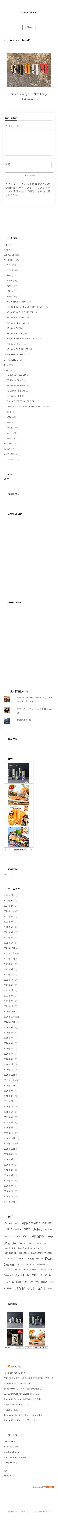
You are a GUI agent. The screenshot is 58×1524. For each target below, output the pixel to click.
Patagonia (39, 1258)
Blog (6, 249)
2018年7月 (9, 1165)
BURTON (47, 1223)
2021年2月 (9, 1001)
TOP (6, 1471)
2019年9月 (9, 1091)
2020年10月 (9, 1022)
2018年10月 (9, 1149)
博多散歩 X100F (24, 720)
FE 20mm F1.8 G (15, 380)
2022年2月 (9, 937)
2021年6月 (9, 980)
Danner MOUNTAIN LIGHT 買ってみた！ (23, 1394)
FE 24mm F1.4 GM (16, 385)
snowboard (42, 1264)
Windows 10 (8, 1275)
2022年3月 (9, 932)
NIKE (31, 1258)
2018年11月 (9, 1143)
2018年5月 (9, 1175)
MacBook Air (10, 1248)
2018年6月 (9, 1170)
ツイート (8, 875)
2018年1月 (9, 1196)
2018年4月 (9, 1180)
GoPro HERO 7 (11, 360)
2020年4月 (9, 1054)
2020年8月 (9, 1032)
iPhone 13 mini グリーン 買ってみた (21, 1420)
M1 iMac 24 (41, 1243)
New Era (21, 1258)
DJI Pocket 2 (10, 255)
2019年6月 (9, 1106)
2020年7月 (9, 1038)
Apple (6, 244)
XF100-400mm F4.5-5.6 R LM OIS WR (25, 307)
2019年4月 (9, 1117)
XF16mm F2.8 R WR (16, 323)
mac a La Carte (11, 1446)
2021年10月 (9, 958)
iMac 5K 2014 (14, 1236)
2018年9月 (9, 1154)
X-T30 (9, 280)
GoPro (37, 1229)
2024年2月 (9, 906)
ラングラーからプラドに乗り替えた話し (22, 1388)
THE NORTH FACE (30, 1269)
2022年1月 (9, 943)
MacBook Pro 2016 (16, 1252)
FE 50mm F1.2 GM (16, 391)
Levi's (32, 1243)
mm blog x (13, 494)
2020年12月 (9, 1011)
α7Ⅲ (9, 438)
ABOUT (7, 1476)
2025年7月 (9, 895)
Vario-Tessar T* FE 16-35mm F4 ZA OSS (26, 406)
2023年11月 (9, 911)
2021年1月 (9, 1006)
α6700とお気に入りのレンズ (17, 1383)
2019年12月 (9, 1075)
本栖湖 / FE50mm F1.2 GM (16, 1404)
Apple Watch (31, 1223)
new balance (9, 1259)
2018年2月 (9, 1191)
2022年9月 (9, 922)
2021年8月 (9, 969)
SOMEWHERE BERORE (15, 1457)
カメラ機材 (9, 454)
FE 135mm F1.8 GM (16, 375)
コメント (12, 126)
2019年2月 (9, 1127)
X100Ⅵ (10, 296)
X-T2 (9, 275)
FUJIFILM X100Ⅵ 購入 (14, 1373)
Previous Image (18, 94)
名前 (8, 165)
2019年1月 (9, 1133)
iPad (25, 1236)
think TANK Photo (46, 1269)
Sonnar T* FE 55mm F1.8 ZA (21, 401)
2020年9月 (9, 1027)
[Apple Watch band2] (29, 86)
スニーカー (9, 459)
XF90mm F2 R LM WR (17, 349)
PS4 (17, 1265)
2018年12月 (9, 1138)
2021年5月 (9, 985)
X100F (10, 286)
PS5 (22, 1264)
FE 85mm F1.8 (14, 396)
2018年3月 (9, 1186)
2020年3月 (9, 1059)
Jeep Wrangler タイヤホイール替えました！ (24, 1415)
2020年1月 (9, 1069)
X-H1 (9, 264)
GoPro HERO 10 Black (14, 354)
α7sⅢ (31, 1288)
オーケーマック (11, 1462)
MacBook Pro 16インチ (29, 1248)
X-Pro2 (10, 270)
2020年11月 (9, 1017)
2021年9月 (9, 964)
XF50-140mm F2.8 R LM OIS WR (22, 338)
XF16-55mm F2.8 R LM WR (20, 312)
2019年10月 (9, 1085)
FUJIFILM (8, 260)
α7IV (9, 422)
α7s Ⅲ (10, 433)
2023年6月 (9, 916)
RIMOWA (30, 1264)
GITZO (26, 1229)
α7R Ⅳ (10, 427)
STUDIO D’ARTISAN (12, 1270)
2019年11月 (9, 1080)
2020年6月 (9, 1043)
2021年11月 (9, 953)
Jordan (23, 1243)
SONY (7, 370)
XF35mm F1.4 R (14, 333)
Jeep (6, 365)
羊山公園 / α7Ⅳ (11, 1410)
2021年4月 (9, 990)
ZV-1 (9, 412)
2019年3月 (9, 1122)
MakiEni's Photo (11, 1452)
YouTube (8, 443)
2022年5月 (9, 927)
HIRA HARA (9, 1441)
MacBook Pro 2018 (41, 1253)
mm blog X (16, 1367)
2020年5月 (9, 1048)
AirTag (17, 1223)
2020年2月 (9, 1064)
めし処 (7, 449)
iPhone (37, 1236)
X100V (10, 291)
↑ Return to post (29, 99)
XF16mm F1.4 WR (15, 317)
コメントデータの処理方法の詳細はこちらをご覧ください (28, 191)
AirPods (8, 1223)
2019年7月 (9, 1101)
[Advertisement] (29, 554)
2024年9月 (9, 900)
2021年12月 (9, 948)
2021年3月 (9, 996)
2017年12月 (9, 1201)
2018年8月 (9, 1159)
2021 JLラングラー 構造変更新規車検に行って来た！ (29, 1378)
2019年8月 (9, 1096)
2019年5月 (9, 1112)
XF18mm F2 (12, 328)
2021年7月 (9, 974)
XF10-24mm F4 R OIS (17, 302)
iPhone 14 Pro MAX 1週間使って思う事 (22, 1399)
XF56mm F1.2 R (14, 344)
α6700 (10, 417)
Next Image (42, 94)
